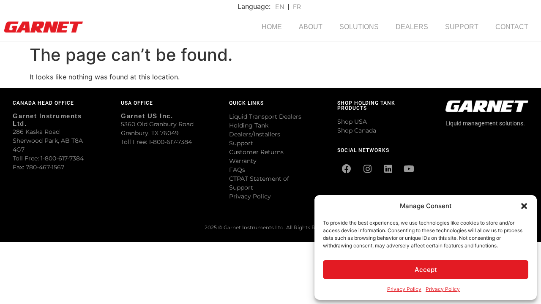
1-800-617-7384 (62, 158)
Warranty (243, 161)
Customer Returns (256, 152)
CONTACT (511, 26)
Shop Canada (356, 130)
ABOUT (310, 26)
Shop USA (352, 121)
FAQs (237, 170)
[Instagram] (367, 169)
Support (241, 143)
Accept (426, 270)
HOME (272, 26)
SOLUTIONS (359, 26)
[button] (524, 206)
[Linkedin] (388, 169)
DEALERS (412, 26)
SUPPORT (461, 26)
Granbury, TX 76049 (150, 133)
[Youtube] (408, 169)
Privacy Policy (404, 289)
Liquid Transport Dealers (265, 116)
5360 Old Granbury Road (157, 124)
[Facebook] (346, 169)
